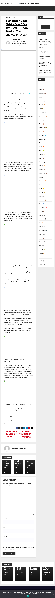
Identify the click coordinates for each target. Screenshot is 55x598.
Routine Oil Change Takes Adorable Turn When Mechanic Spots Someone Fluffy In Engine (25, 434)
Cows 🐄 (41, 120)
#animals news (15, 43)
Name (5, 518)
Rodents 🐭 (42, 234)
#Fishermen (23, 43)
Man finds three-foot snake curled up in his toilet (45, 72)
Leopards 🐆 (42, 184)
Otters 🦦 (41, 211)
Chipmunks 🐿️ (43, 116)
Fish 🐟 (41, 143)
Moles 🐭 (41, 196)
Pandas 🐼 (42, 215)
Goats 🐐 (41, 158)
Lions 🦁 (41, 188)
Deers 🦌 (41, 124)
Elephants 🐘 (43, 139)
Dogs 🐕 (41, 131)
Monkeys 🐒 (42, 200)
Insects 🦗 (42, 169)
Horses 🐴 (42, 165)
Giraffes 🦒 (42, 154)
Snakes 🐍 (42, 249)
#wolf (18, 46)
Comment (6, 489)
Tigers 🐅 (42, 253)
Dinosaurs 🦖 (43, 127)
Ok (28, 595)
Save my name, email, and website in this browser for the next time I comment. (18, 548)
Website (5, 536)
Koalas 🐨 (42, 177)
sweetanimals (16, 39)
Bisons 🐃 (42, 101)
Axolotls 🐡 (42, 86)
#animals (23, 41)
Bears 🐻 (41, 89)
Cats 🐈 (41, 108)
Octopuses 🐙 (43, 207)
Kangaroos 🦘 (43, 173)
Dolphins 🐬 (42, 135)
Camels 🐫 (42, 105)
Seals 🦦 (41, 238)
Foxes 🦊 (41, 146)
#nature (13, 46)
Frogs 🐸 (41, 150)
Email (4, 527)
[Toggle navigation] (28, 9)
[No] (53, 594)
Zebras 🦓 (42, 264)
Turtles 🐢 (42, 257)
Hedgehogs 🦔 (43, 162)
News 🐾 (8, 17)
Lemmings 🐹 (43, 181)
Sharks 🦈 (42, 241)
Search (41, 17)
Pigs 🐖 (41, 222)
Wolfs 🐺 (13, 17)
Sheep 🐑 (42, 245)
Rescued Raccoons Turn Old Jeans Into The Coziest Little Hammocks (11, 434)
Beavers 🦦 (42, 93)
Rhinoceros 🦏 (43, 230)
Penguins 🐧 (42, 219)
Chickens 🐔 (42, 112)
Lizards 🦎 (42, 192)
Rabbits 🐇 (42, 226)
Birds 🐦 (41, 97)
